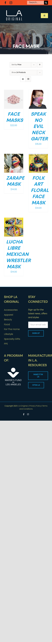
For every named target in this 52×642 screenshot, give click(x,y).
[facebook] (5, 2)
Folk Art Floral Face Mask (40, 190)
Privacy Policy (35, 406)
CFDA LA (36, 385)
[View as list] (28, 79)
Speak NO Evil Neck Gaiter (39, 127)
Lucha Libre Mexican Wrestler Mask (18, 254)
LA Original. (23, 406)
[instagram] (10, 2)
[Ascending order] (39, 65)
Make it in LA (38, 376)
